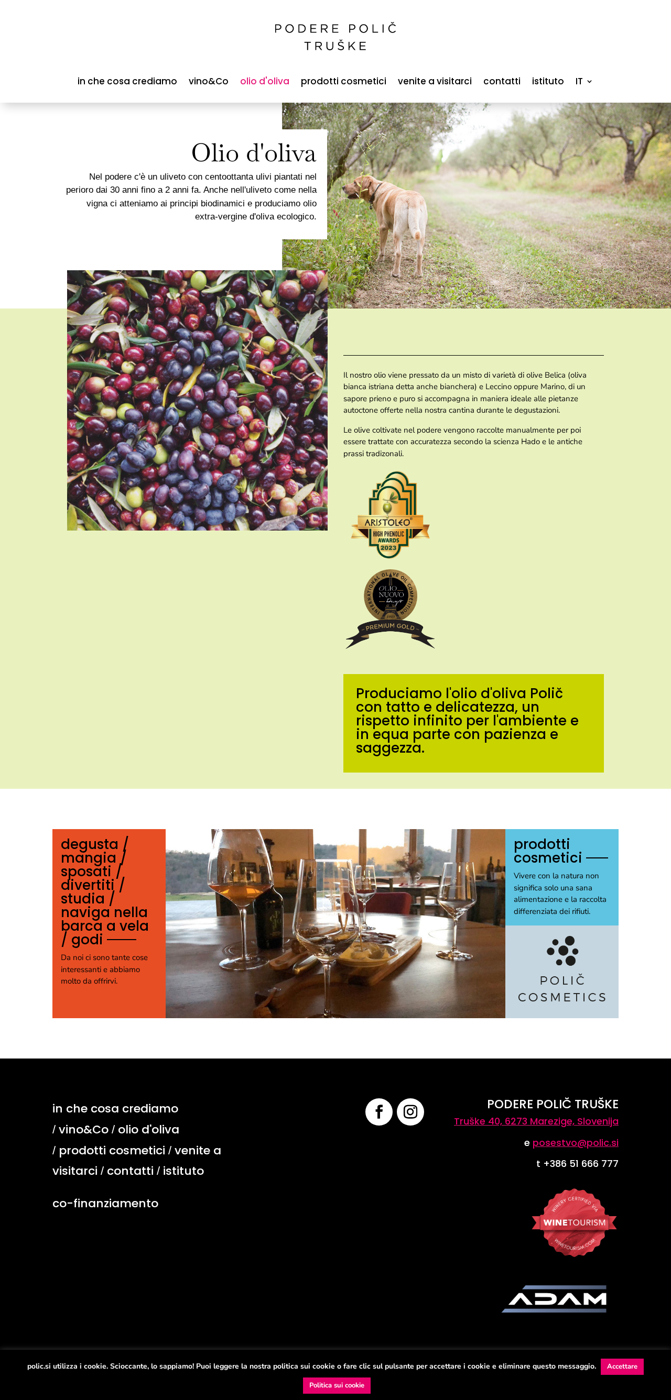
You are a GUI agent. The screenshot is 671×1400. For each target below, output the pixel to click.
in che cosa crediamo (127, 81)
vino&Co (209, 81)
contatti (502, 81)
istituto (548, 81)
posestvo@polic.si (576, 1142)
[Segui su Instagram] (410, 1112)
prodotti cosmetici (343, 81)
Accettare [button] (622, 1366)
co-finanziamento (105, 1203)
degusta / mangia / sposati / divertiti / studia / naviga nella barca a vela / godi (105, 892)
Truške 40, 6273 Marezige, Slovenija (536, 1121)
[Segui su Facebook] (379, 1112)
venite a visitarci (435, 81)
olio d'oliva (264, 81)
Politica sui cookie (336, 1385)
